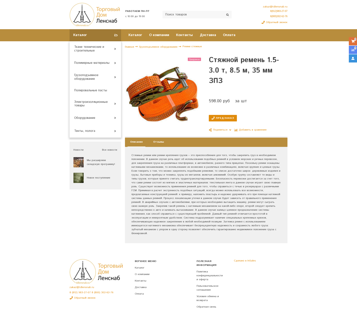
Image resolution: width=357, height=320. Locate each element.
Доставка (208, 35)
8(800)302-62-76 (278, 16)
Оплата (229, 35)
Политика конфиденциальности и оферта (210, 275)
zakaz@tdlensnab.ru (275, 7)
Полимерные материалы (92, 63)
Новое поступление (98, 178)
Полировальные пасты (90, 90)
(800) (97, 292)
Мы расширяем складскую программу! (101, 162)
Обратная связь (206, 307)
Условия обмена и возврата (208, 298)
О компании (159, 35)
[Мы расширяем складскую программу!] (78, 162)
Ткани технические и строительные (89, 49)
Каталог (135, 35)
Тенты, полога (84, 131)
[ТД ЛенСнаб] (95, 15)
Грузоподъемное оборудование (86, 77)
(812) (75, 292)
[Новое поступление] (78, 178)
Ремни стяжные (192, 47)
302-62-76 (107, 292)
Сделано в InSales (245, 261)
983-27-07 (85, 292)
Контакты (184, 35)
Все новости (109, 150)
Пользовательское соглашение (207, 288)
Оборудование (84, 118)
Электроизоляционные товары (91, 104)
